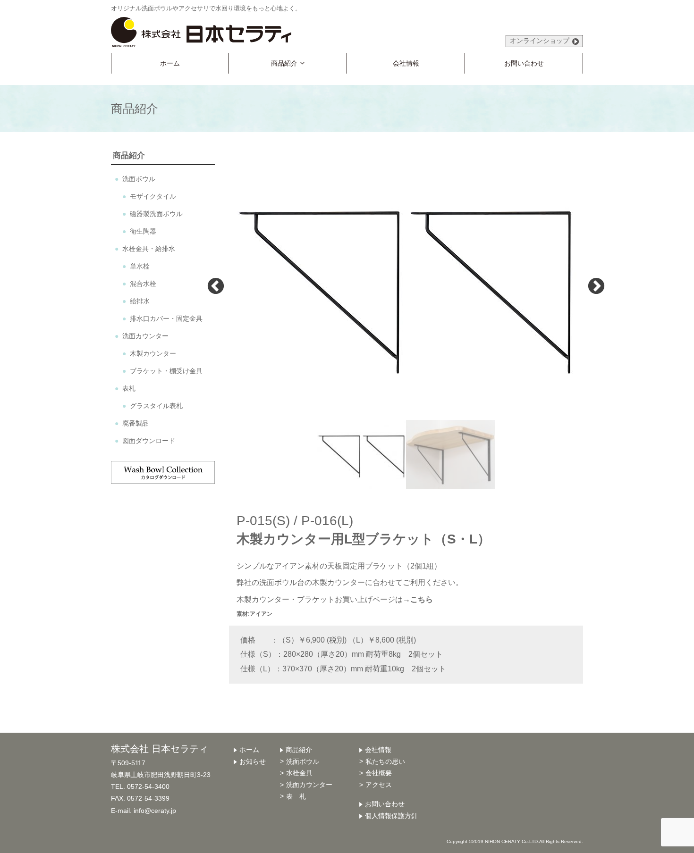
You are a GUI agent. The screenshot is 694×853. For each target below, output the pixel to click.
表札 (128, 388)
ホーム (170, 63)
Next (596, 285)
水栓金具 (299, 773)
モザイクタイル (153, 196)
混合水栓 (143, 283)
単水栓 (140, 266)
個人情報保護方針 (391, 816)
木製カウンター (153, 353)
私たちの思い (385, 761)
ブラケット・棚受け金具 (166, 371)
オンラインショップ (539, 40)
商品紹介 (284, 63)
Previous (215, 285)
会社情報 (406, 63)
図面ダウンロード (148, 440)
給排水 (140, 301)
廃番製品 (135, 423)
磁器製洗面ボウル (156, 213)
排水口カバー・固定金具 (166, 318)
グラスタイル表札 (159, 406)
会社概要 (378, 773)
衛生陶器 (143, 231)
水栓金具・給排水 (152, 248)
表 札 (296, 796)
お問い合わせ (524, 63)
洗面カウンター (145, 336)
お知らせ (252, 761)
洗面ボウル (138, 179)
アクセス (378, 784)
